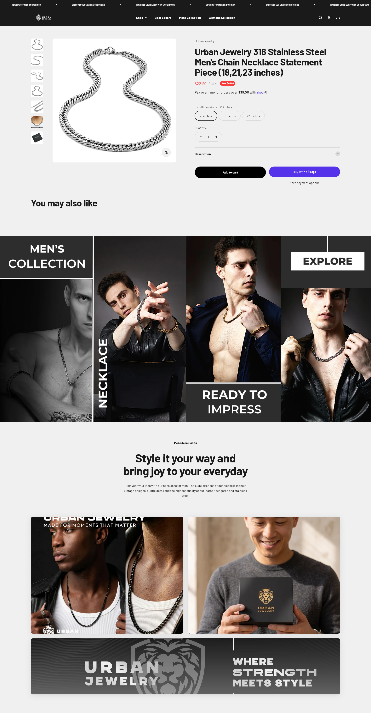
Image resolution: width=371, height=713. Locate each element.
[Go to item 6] (37, 123)
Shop (139, 18)
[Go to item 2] (37, 61)
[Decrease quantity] (200, 136)
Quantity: (201, 128)
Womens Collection (222, 18)
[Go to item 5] (37, 107)
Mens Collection (190, 18)
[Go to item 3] (37, 76)
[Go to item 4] (37, 92)
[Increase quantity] (216, 136)
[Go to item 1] (37, 45)
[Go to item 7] (37, 138)
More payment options (304, 183)
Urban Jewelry (204, 41)
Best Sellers (163, 18)
